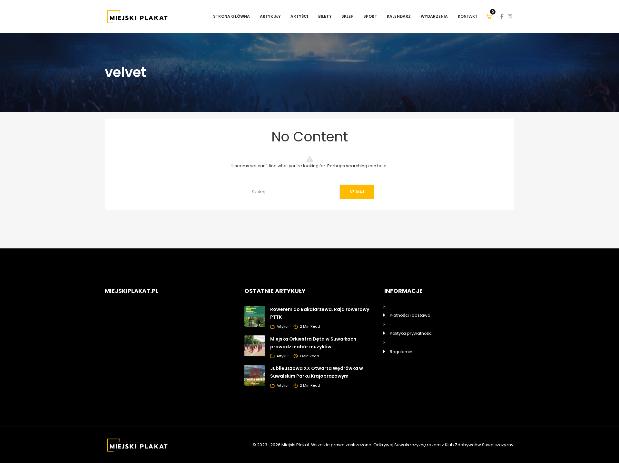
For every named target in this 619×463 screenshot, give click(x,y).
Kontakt (467, 16)
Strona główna (231, 16)
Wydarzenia (434, 16)
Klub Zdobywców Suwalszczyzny (479, 445)
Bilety (325, 16)
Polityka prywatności (411, 333)
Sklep (347, 16)
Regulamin (401, 352)
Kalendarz (399, 16)
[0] (489, 16)
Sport (370, 16)
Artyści (299, 16)
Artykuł (283, 326)
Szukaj (357, 192)
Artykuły (270, 16)
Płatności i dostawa (410, 315)
